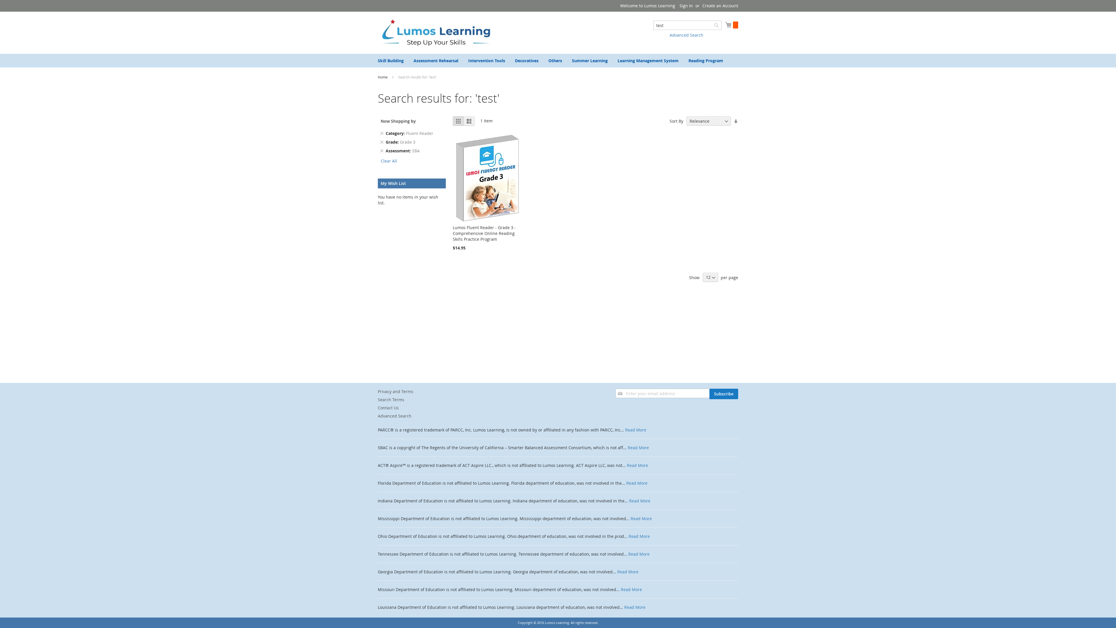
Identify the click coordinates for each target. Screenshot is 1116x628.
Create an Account (720, 5)
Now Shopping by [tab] (398, 121)
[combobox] (687, 25)
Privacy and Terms (395, 391)
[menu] (558, 60)
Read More (635, 430)
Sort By (676, 121)
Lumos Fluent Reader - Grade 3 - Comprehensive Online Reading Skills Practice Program (484, 233)
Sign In (686, 5)
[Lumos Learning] (436, 32)
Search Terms (391, 399)
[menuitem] (390, 60)
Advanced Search (686, 35)
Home (383, 77)
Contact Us (388, 408)
